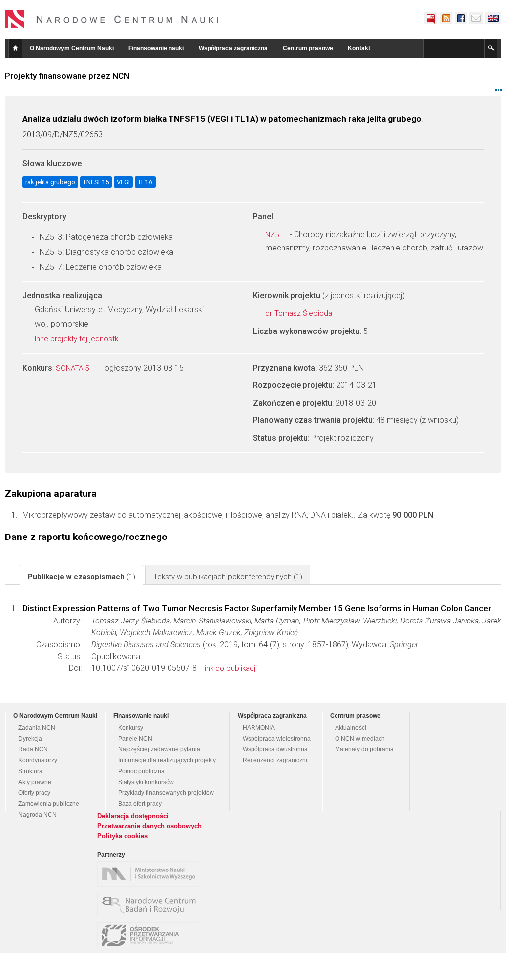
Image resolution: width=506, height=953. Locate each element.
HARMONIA (259, 728)
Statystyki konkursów (146, 782)
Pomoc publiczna (141, 771)
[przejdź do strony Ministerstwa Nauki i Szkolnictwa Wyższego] (150, 874)
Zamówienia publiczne (48, 804)
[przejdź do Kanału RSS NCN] (445, 18)
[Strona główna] (111, 19)
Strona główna (15, 48)
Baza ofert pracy (140, 804)
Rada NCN (33, 749)
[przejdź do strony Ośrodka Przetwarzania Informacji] (150, 935)
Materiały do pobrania (364, 749)
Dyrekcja (30, 739)
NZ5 (273, 234)
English (493, 18)
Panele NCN (135, 739)
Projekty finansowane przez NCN (67, 76)
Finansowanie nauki (156, 48)
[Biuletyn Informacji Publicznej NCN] (430, 18)
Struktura (30, 771)
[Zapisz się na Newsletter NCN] (476, 18)
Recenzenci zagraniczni (275, 760)
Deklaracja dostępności (133, 816)
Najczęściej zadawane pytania (159, 749)
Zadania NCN (36, 728)
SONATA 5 (73, 368)
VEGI (123, 182)
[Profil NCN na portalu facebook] (460, 18)
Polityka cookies (122, 836)
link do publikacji (230, 668)
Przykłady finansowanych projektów (166, 793)
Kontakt (359, 48)
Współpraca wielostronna (277, 739)
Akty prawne (34, 782)
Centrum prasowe (308, 48)
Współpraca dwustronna (275, 749)
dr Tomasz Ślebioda (299, 313)
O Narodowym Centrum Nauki (72, 48)
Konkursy (130, 728)
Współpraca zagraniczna (233, 48)
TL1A (145, 182)
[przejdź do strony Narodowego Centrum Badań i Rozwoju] (150, 904)
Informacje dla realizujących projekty (167, 760)
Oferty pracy (34, 793)
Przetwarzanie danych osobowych (149, 825)
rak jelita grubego (50, 182)
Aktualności (350, 728)
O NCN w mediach (360, 739)
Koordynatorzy (37, 760)
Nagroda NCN (37, 815)
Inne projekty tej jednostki (78, 338)
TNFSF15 (96, 182)
